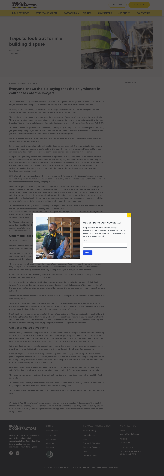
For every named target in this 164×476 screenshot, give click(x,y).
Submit (87, 253)
